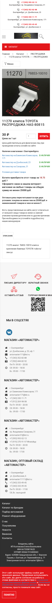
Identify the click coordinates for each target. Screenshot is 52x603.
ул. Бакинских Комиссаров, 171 (24, 391)
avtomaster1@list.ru (35, 560)
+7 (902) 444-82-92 (18, 361)
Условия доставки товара (14, 172)
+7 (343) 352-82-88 (29, 10)
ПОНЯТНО (9, 594)
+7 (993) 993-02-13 (18, 438)
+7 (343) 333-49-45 (29, 24)
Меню (10, 64)
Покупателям (9, 525)
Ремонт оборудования (13, 516)
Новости (6, 530)
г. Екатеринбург (17, 348)
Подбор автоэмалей (12, 512)
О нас (5, 521)
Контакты (7, 538)
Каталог (20, 54)
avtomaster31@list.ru (19, 435)
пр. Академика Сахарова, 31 (22, 432)
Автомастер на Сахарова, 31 (15, 166)
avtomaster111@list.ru (20, 354)
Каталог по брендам (12, 507)
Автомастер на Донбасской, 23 (16, 162)
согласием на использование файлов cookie (25, 581)
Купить (44, 136)
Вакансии (7, 534)
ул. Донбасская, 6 (18, 476)
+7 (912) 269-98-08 (18, 401)
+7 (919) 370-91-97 (18, 442)
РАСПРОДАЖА (38, 54)
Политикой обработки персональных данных (26, 583)
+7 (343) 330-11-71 (29, 17)
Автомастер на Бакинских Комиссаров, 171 (20, 156)
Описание (8, 236)
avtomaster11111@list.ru (21, 479)
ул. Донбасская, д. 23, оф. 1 (22, 351)
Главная (6, 54)
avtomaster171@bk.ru (19, 395)
